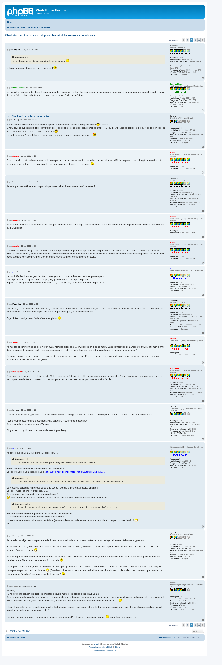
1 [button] (187, 40)
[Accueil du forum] (21, 11)
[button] (183, 40)
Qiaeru (117, 647)
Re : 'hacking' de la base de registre (28, 116)
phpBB (97, 644)
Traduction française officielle (101, 647)
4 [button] (199, 40)
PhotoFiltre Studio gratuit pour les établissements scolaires (50, 35)
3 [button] (195, 40)
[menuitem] (10, 22)
